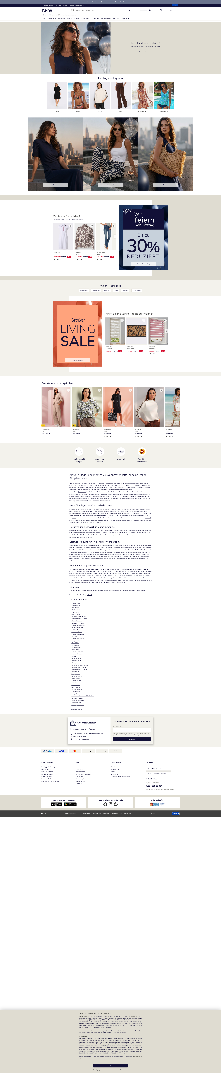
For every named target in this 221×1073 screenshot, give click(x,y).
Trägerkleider (75, 674)
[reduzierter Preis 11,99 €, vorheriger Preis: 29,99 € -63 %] (158, 331)
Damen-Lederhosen (77, 652)
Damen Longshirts (77, 680)
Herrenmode (125, 18)
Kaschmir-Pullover (77, 698)
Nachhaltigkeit (81, 779)
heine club (79, 767)
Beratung (116, 18)
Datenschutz (86, 813)
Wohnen (51, 15)
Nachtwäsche (75, 691)
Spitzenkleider (76, 687)
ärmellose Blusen (76, 632)
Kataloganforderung (47, 779)
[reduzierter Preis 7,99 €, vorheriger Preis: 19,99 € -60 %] (136, 331)
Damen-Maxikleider (77, 638)
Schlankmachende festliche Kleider (82, 696)
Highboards (75, 612)
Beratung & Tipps (47, 771)
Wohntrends (82, 492)
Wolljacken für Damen (78, 667)
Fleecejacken (75, 663)
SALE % (58, 15)
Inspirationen (95, 18)
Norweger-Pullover (77, 705)
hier (121, 1025)
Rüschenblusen (76, 702)
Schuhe (76, 18)
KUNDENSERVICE (48, 763)
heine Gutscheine (103, 590)
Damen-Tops (75, 603)
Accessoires (85, 18)
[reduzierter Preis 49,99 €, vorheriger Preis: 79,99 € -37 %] (106, 236)
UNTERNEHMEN (117, 763)
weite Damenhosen (77, 627)
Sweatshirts (75, 672)
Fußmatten (96, 290)
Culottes (74, 656)
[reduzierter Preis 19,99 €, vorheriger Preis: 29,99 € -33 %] (85, 236)
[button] (115, 236)
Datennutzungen (133, 1016)
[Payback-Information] (176, 813)
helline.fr (89, 595)
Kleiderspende (80, 781)
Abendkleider (90, 487)
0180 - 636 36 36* (154, 786)
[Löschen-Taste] (100, 10)
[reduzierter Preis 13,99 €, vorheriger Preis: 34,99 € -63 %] (115, 331)
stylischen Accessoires (118, 485)
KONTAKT (149, 763)
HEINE (78, 763)
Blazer (74, 518)
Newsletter (79, 769)
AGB (80, 813)
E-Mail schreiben (154, 768)
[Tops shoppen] (75, 48)
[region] (110, 1041)
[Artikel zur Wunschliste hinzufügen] (70, 225)
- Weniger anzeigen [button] (75, 709)
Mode (44, 15)
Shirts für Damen (76, 676)
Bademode (61, 18)
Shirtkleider (75, 643)
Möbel (116, 290)
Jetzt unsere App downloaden (64, 800)
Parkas (73, 683)
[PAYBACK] (175, 5)
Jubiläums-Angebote (69, 15)
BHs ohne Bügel (76, 689)
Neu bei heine (80, 771)
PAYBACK (79, 784)
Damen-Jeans (75, 605)
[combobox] (90, 10)
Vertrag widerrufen (70, 813)
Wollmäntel (75, 630)
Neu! (43, 18)
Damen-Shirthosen (77, 634)
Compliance (114, 774)
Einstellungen (124, 1070)
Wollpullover (75, 694)
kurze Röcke (75, 645)
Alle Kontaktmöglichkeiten (158, 774)
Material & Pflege (47, 774)
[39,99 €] (149, 407)
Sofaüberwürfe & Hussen (79, 618)
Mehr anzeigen (136, 734)
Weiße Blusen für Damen (79, 669)
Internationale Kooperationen (120, 776)
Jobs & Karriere (115, 769)
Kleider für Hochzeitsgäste (79, 665)
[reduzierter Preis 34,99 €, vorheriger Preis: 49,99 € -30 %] (63, 236)
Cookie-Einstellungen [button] (125, 813)
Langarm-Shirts (76, 641)
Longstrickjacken (76, 647)
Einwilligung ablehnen (99, 1070)
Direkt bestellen (46, 776)
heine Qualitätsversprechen (50, 781)
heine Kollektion (106, 18)
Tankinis (74, 636)
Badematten (137, 290)
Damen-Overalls (76, 654)
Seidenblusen (75, 685)
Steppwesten (75, 614)
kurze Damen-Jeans (77, 623)
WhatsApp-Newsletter (83, 774)
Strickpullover (75, 678)
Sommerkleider (76, 658)
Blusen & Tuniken (76, 621)
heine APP (79, 776)
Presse (113, 771)
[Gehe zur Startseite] (47, 10)
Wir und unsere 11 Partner (86, 1016)
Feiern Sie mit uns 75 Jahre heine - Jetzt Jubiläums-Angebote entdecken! (110, 2)
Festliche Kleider (76, 660)
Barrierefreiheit (96, 813)
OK (110, 1065)
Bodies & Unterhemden (78, 616)
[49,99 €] (118, 407)
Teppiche (125, 290)
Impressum (106, 813)
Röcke (71, 511)
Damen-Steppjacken (78, 625)
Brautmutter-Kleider (78, 700)
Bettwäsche (84, 290)
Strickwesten (75, 610)
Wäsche (69, 18)
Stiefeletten (75, 649)
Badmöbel (131, 550)
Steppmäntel (75, 607)
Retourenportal (46, 769)
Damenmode (51, 18)
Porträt (113, 767)
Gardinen (107, 290)
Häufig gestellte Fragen (49, 767)
